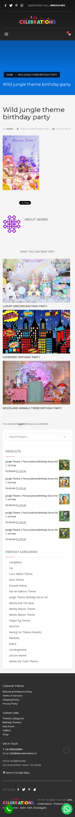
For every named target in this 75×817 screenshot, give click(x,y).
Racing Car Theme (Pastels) (25, 632)
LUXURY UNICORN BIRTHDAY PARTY (25, 306)
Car (11, 568)
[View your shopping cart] (69, 34)
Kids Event (8, 726)
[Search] (65, 437)
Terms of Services (13, 695)
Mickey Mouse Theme (22, 609)
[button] (67, 809)
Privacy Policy (10, 703)
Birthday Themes (12, 722)
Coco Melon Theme (21, 574)
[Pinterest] (16, 5)
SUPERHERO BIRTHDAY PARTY (21, 357)
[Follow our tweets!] (23, 789)
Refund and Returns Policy (17, 691)
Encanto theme (18, 585)
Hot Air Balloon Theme (22, 591)
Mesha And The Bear (21, 603)
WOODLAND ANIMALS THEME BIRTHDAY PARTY (32, 408)
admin (10, 129)
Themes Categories (13, 718)
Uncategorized (17, 649)
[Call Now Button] (8, 809)
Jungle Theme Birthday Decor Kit (28, 597)
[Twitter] (11, 5)
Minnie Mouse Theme (22, 614)
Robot (12, 644)
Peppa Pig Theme (19, 620)
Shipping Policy (11, 699)
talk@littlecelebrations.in (23, 753)
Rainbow (14, 638)
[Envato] (34, 789)
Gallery (7, 730)
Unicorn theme (18, 655)
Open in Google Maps (17, 772)
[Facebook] (5, 5)
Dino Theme (16, 579)
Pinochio (14, 626)
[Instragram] (22, 5)
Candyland (15, 562)
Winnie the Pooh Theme (23, 661)
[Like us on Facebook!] (18, 789)
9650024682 (57, 5)
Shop (6, 734)
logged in (22, 423)
